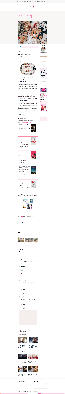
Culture (25, 1)
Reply (23, 260)
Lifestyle (32, 1)
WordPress (34, 391)
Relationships (38, 1)
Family (27, 1)
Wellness (47, 1)
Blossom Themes (29, 391)
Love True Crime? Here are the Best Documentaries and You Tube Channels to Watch (22, 362)
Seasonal (42, 1)
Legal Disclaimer (36, 391)
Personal (35, 1)
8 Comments (15, 46)
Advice (17, 1)
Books (22, 1)
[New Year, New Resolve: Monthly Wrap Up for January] (21, 240)
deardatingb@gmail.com (42, 62)
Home (30, 1)
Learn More (43, 56)
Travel (44, 1)
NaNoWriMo (26, 83)
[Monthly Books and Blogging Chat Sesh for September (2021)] (34, 240)
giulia (21, 251)
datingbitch (24, 273)
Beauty (20, 1)
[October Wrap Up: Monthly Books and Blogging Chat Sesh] (28, 240)
